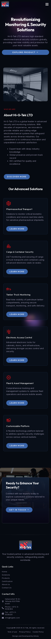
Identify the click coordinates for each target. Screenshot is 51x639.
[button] (47, 4)
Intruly (36, 636)
